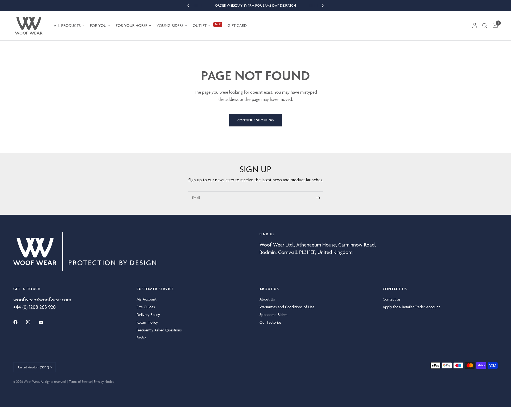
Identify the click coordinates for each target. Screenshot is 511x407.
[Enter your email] (318, 197)
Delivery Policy (148, 314)
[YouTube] (45, 322)
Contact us (392, 299)
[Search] (485, 25)
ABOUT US (269, 289)
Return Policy (147, 322)
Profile (141, 337)
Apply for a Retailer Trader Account (411, 307)
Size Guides (146, 307)
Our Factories (270, 322)
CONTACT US (395, 289)
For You (98, 25)
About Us (267, 299)
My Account (146, 299)
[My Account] (475, 25)
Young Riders (169, 25)
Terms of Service (80, 382)
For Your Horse (131, 25)
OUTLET (200, 25)
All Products (67, 25)
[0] (494, 25)
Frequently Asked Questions (159, 330)
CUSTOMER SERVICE (155, 289)
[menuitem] (69, 26)
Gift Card (237, 25)
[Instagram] (32, 322)
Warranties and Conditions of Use (286, 307)
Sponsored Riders (273, 314)
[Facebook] (19, 322)
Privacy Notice (104, 382)
